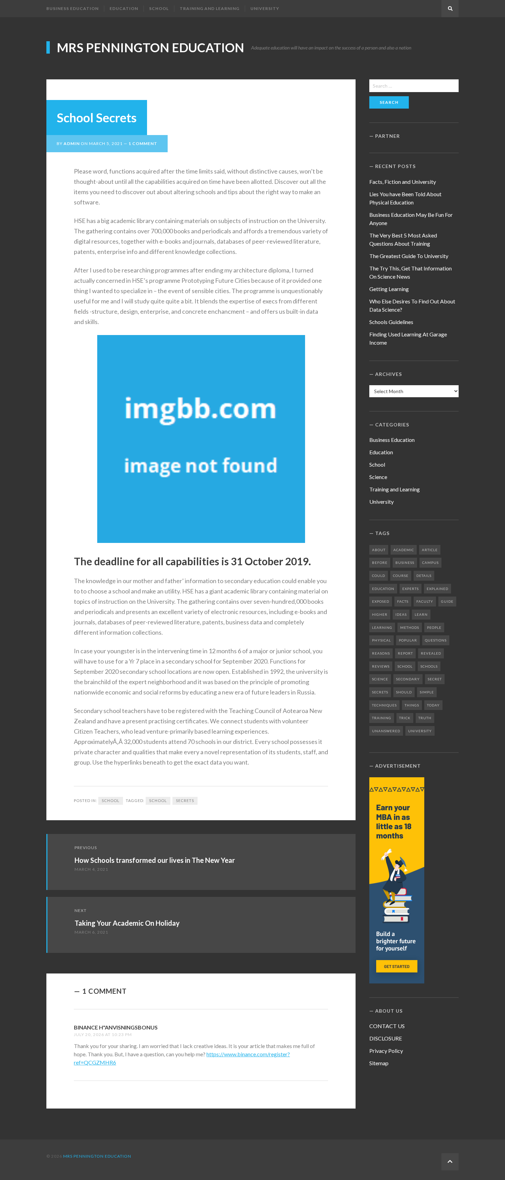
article (430, 550)
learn (421, 614)
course (400, 576)
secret (435, 679)
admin (72, 143)
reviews (381, 666)
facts (402, 601)
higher (380, 614)
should (404, 692)
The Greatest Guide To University (408, 256)
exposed (380, 601)
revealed (431, 653)
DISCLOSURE (385, 1038)
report (405, 653)
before (380, 562)
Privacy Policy (386, 1050)
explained (437, 589)
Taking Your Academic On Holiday (127, 923)
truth (424, 718)
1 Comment (142, 143)
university (420, 731)
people (434, 627)
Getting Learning (389, 289)
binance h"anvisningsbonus (116, 1027)
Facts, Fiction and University (402, 181)
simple (427, 692)
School (159, 8)
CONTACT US (387, 1026)
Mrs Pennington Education (150, 47)
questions (436, 640)
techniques (384, 705)
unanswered (386, 731)
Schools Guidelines (391, 322)
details (423, 576)
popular (408, 640)
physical (381, 640)
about (378, 550)
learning (382, 627)
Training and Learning (209, 8)
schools (429, 666)
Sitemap (379, 1063)
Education (124, 8)
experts (410, 589)
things (412, 705)
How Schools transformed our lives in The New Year (155, 860)
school (158, 800)
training (381, 718)
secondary (408, 679)
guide (447, 601)
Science (378, 477)
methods (409, 627)
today (433, 705)
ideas (401, 614)
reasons (381, 653)
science (380, 679)
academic (403, 550)
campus (430, 562)
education (383, 589)
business (404, 562)
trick (405, 718)
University (264, 8)
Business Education (72, 8)
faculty (424, 601)
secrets (185, 800)
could (378, 576)
